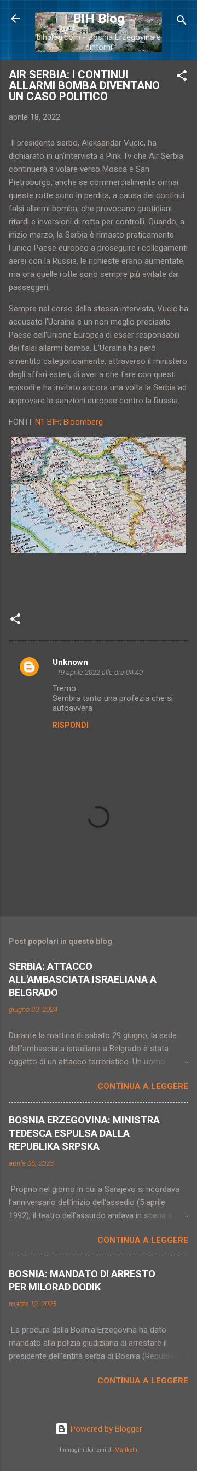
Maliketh (125, 1449)
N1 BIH (47, 422)
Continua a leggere (142, 1086)
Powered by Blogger (105, 1429)
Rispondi (71, 725)
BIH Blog (99, 18)
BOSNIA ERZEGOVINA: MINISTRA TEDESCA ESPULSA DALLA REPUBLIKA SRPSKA (84, 1133)
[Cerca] (181, 22)
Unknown (70, 662)
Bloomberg (83, 422)
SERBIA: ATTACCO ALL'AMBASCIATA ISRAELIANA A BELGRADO (83, 979)
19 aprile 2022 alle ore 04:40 (100, 672)
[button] (181, 77)
